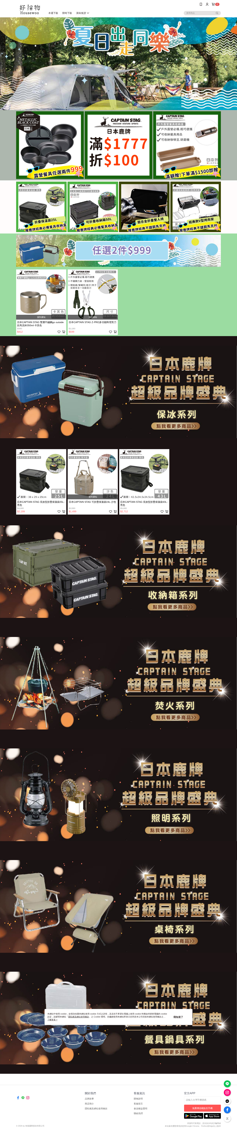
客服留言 (138, 1103)
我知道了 (178, 1017)
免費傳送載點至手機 (202, 1108)
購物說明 (138, 1098)
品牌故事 (89, 1098)
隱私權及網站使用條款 (96, 1108)
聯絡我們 (138, 1113)
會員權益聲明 (140, 1108)
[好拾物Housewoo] (29, 9)
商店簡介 (89, 1103)
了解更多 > (52, 1020)
